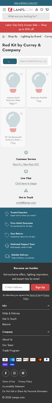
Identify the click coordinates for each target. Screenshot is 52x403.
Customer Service (26, 159)
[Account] (36, 9)
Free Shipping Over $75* (26, 3)
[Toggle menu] (4, 10)
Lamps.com (18, 397)
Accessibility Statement (13, 386)
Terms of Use (35, 295)
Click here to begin (26, 183)
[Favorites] (41, 9)
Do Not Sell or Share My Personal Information (24, 391)
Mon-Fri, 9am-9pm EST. (26, 164)
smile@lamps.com (26, 203)
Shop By (12, 36)
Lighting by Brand (31, 36)
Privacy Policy (25, 381)
